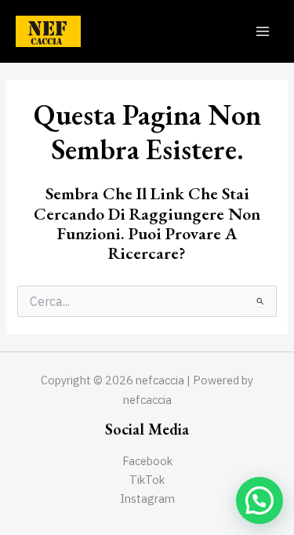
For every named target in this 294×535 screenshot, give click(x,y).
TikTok (147, 479)
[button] (259, 500)
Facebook (147, 460)
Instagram (147, 498)
